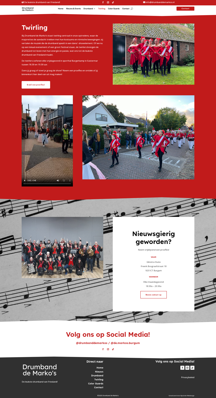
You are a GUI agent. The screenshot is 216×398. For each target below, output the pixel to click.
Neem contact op (154, 295)
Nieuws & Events (73, 9)
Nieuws (99, 371)
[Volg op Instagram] (108, 2)
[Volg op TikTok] (113, 2)
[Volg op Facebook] (103, 2)
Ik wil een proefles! (36, 85)
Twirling (101, 9)
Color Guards (114, 9)
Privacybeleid (187, 377)
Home (60, 9)
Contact (125, 9)
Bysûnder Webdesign (187, 395)
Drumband (88, 9)
